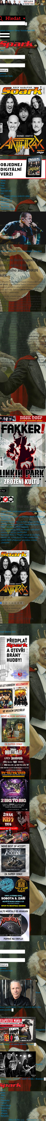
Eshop (17, 30)
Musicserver (5, 1108)
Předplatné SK (6, 201)
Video (3, 188)
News (3, 183)
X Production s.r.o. (34, 1119)
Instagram (10, 30)
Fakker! (4, 1103)
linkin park (12, 251)
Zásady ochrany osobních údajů (17, 196)
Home (3, 180)
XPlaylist (4, 1113)
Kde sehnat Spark (8, 209)
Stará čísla (5, 203)
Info (2, 193)
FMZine (4, 1110)
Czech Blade (6, 1105)
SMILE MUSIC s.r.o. (17, 1119)
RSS (33, 30)
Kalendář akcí (6, 190)
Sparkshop (5, 206)
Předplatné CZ (6, 198)
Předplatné (5, 1100)
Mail (29, 30)
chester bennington (25, 251)
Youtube (23, 30)
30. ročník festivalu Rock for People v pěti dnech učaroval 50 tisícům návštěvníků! (20, 530)
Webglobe (5, 1116)
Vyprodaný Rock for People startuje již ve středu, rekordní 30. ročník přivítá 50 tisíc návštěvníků (20, 536)
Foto (2, 185)
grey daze (38, 251)
